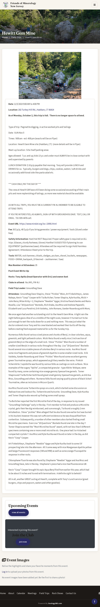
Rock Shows (57, 593)
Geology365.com (55, 603)
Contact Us (71, 593)
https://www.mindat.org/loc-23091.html (38, 223)
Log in (5, 571)
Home (5, 37)
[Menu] (94, 5)
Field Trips (16, 37)
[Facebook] (99, 593)
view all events (18, 512)
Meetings (32, 593)
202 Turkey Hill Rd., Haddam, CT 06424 (36, 109)
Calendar (21, 593)
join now (23, 541)
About (11, 593)
